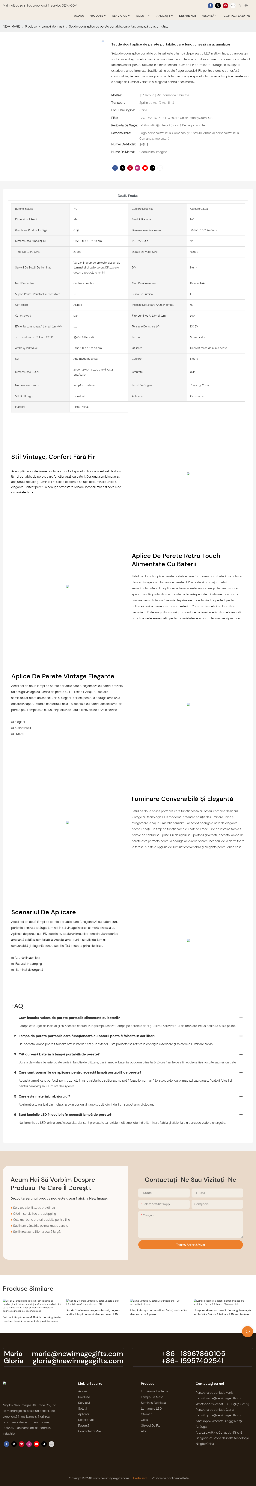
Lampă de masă (53, 26)
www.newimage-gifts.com (111, 1478)
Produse (31, 26)
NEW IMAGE (11, 26)
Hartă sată (140, 1478)
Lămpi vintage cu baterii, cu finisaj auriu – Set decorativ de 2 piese (158, 1312)
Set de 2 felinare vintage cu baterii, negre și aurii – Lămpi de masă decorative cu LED (93, 1312)
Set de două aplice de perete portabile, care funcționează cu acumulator (119, 26)
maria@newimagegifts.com (77, 1353)
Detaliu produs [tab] (128, 196)
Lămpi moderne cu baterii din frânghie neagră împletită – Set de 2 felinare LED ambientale (222, 1312)
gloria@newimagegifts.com (78, 1360)
